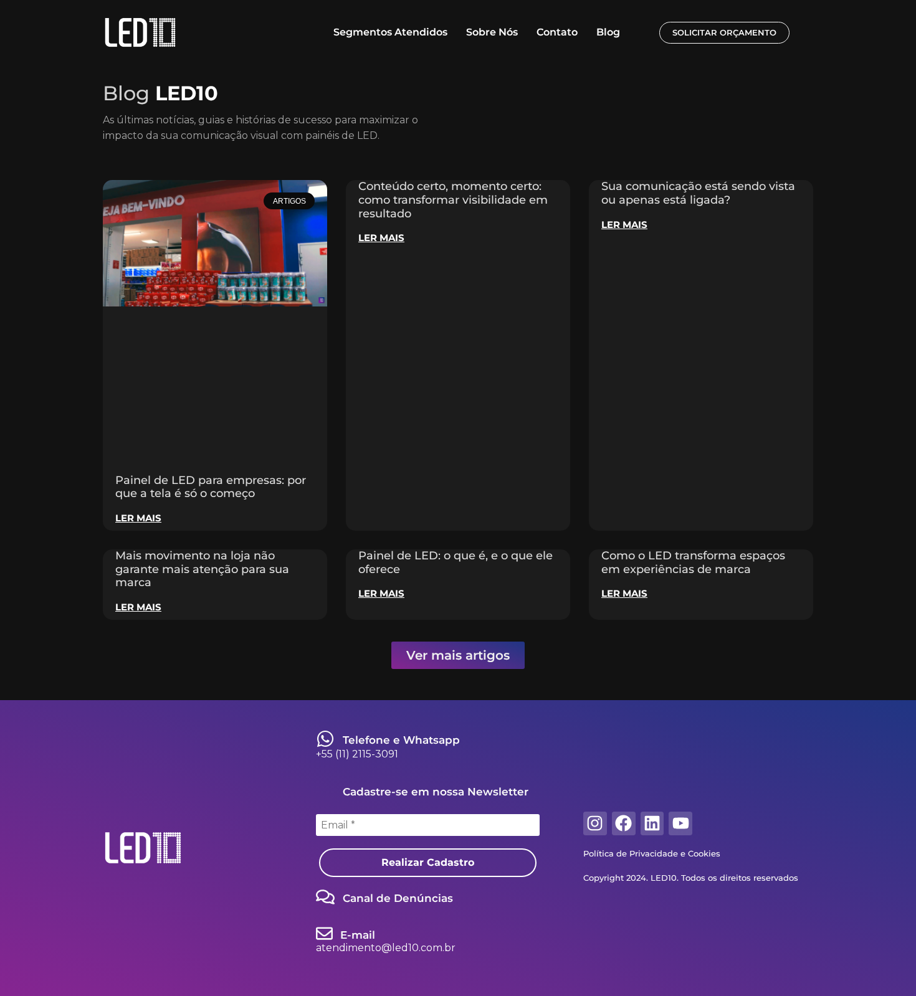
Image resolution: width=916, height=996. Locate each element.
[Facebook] (624, 823)
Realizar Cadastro (427, 862)
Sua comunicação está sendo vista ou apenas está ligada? (698, 193)
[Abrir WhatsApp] (885, 965)
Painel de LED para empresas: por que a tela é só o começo (210, 487)
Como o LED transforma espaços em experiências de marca (693, 562)
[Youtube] (680, 823)
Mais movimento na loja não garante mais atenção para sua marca (202, 569)
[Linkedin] (652, 823)
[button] (458, 655)
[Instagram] (595, 823)
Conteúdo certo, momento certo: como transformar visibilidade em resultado (453, 199)
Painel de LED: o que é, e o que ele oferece (455, 562)
